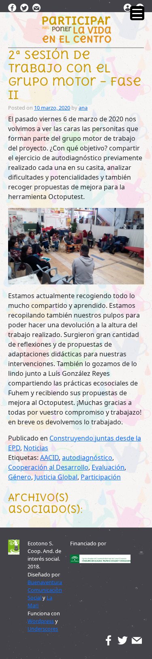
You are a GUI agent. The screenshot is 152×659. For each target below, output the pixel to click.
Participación (101, 477)
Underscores (43, 628)
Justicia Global (55, 477)
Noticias (36, 447)
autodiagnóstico (87, 457)
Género (19, 477)
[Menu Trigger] (137, 13)
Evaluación (108, 467)
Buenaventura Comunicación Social (45, 589)
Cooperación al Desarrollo (48, 467)
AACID (49, 457)
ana (83, 107)
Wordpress (41, 621)
